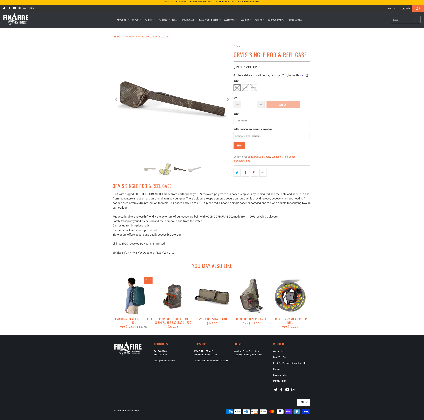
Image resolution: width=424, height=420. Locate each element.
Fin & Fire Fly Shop (130, 410)
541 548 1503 (160, 351)
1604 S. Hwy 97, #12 (203, 351)
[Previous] (116, 100)
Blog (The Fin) (279, 357)
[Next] (227, 100)
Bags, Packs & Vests (259, 156)
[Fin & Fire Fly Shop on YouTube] (14, 8)
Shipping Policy (280, 375)
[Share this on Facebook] (245, 173)
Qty (235, 97)
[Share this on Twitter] (237, 173)
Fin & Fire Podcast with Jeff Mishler (290, 363)
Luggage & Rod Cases (283, 156)
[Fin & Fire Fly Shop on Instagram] (19, 8)
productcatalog (242, 160)
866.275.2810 (28, 8)
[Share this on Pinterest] (254, 173)
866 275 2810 (160, 354)
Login (408, 8)
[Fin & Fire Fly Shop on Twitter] (3, 8)
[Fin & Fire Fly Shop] (15, 19)
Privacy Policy (279, 381)
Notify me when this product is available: (253, 129)
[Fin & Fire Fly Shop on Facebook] (9, 8)
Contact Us (278, 351)
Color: (236, 114)
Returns (277, 369)
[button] (123, 19)
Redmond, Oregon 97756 (205, 354)
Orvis (237, 46)
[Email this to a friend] (262, 173)
